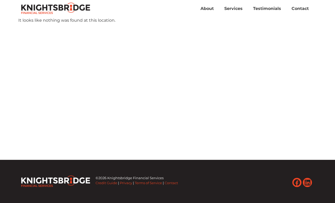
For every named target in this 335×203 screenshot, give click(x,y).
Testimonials (267, 8)
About (207, 8)
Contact (300, 8)
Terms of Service (148, 183)
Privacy (126, 183)
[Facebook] (297, 182)
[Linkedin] (307, 182)
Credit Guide (106, 183)
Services (233, 8)
